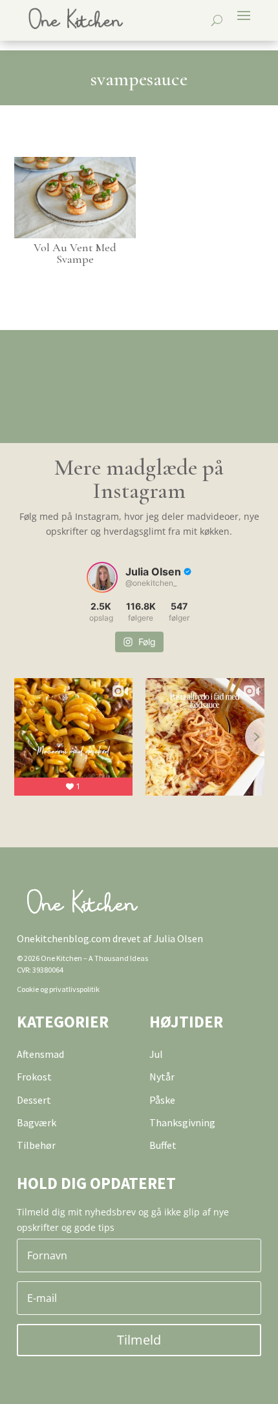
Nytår (162, 1076)
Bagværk (36, 1122)
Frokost (34, 1076)
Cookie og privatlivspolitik (58, 989)
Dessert (34, 1099)
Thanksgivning (182, 1122)
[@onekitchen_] (102, 577)
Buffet (162, 1145)
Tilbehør (36, 1145)
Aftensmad (40, 1054)
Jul (156, 1054)
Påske (162, 1099)
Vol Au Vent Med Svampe (75, 253)
